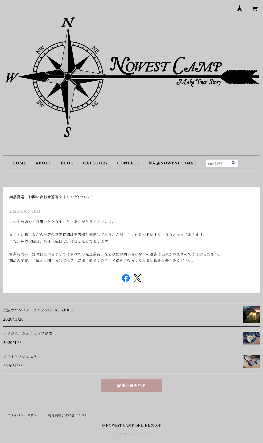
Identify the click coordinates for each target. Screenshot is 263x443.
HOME (19, 163)
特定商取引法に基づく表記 (68, 415)
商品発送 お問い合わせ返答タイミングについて (51, 197)
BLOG (67, 163)
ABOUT (44, 163)
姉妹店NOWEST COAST (172, 163)
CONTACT (128, 163)
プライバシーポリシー (23, 415)
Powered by (126, 434)
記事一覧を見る (131, 385)
